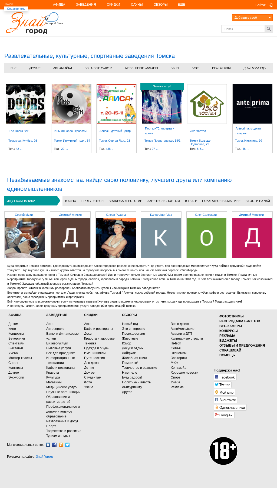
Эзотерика (179, 358)
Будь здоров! (132, 377)
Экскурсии (16, 377)
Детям (13, 324)
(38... (109, 148)
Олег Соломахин (206, 214)
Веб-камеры (230, 326)
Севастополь (16, 8)
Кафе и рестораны (60, 368)
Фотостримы (231, 316)
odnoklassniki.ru (61, 445)
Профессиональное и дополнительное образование (63, 411)
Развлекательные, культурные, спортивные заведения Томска (89, 55)
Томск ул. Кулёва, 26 (22, 140)
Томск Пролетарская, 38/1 (162, 140)
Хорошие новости (184, 372)
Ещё (181, 4)
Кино (12, 329)
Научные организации (63, 392)
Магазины (54, 382)
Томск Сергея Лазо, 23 (114, 140)
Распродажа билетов (239, 321)
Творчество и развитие (63, 431)
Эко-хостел (198, 130)
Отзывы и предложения (242, 345)
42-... (19, 148)
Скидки (113, 4)
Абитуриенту (132, 387)
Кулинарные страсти (187, 338)
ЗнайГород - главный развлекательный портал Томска (26, 23)
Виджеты (228, 341)
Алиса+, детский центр (115, 130)
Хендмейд (178, 368)
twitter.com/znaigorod (67, 445)
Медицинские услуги (62, 387)
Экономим (178, 353)
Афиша (59, 4)
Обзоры (161, 4)
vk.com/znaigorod (48, 445)
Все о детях (180, 324)
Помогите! (130, 363)
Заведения (86, 4)
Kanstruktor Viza (161, 214)
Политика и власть (136, 382)
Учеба (13, 353)
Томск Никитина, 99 (248, 140)
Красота (52, 372)
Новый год (130, 324)
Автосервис (55, 329)
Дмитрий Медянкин (252, 214)
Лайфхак (129, 353)
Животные (130, 338)
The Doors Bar (18, 130)
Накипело (129, 372)
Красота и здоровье (99, 338)
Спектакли (16, 343)
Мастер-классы (20, 358)
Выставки (15, 348)
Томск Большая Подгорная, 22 (200, 142)
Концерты (16, 334)
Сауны (137, 4)
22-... (64, 148)
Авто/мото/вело (182, 329)
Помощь (227, 355)
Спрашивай (230, 350)
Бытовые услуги (58, 348)
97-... (155, 148)
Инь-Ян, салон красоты (70, 130)
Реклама (177, 387)
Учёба (89, 387)
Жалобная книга (134, 358)
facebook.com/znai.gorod (54, 445)
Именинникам (94, 353)
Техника (90, 343)
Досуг (88, 334)
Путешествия (94, 358)
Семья (176, 348)
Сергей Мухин (24, 214)
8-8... (200, 148)
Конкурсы (15, 368)
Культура (53, 377)
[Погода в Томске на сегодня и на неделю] (66, 14)
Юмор (126, 343)
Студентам (92, 377)
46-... (245, 148)
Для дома (91, 363)
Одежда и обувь (96, 348)
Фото (88, 382)
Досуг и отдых (132, 348)
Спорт (13, 363)
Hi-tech (176, 343)
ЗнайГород (44, 457)
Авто (50, 324)
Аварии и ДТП (181, 334)
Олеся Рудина (116, 214)
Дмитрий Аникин (70, 214)
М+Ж (174, 363)
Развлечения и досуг (62, 421)
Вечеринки (16, 338)
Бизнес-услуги (57, 343)
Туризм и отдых (58, 436)
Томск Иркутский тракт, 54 (72, 140)
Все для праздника (60, 353)
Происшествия (133, 334)
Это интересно (133, 329)
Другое (13, 372)
